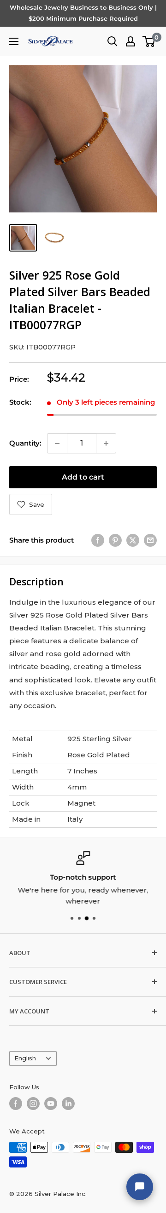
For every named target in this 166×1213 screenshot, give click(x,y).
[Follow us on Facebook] (15, 1103)
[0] (149, 41)
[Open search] (112, 41)
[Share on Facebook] (97, 540)
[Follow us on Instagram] (33, 1103)
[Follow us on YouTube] (50, 1103)
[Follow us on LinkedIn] (68, 1103)
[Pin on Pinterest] (115, 540)
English (25, 1058)
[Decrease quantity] (57, 443)
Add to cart (83, 477)
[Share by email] (150, 540)
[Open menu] (13, 41)
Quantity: (25, 443)
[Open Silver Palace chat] (139, 1186)
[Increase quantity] (106, 443)
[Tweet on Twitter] (132, 540)
